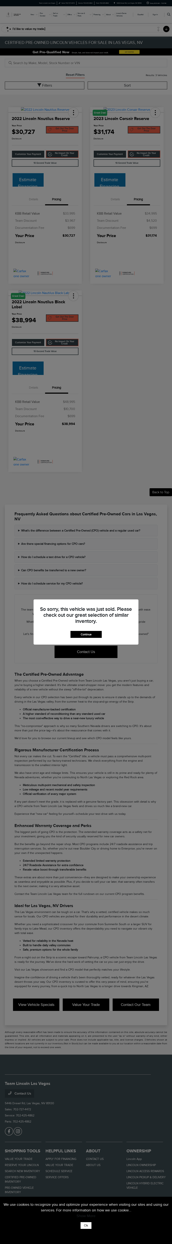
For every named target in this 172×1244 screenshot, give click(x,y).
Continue (86, 634)
